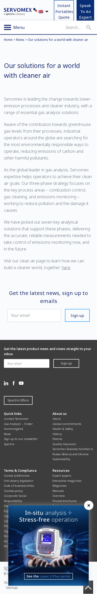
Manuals (58, 491)
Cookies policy (13, 491)
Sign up (77, 315)
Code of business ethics (19, 486)
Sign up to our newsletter (21, 439)
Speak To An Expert (85, 11)
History (57, 434)
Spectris (9, 444)
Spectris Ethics (18, 400)
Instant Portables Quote (64, 11)
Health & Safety (63, 429)
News (20, 39)
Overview (59, 496)
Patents (57, 439)
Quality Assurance (64, 444)
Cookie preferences (16, 475)
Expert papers (62, 475)
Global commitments (67, 424)
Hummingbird (13, 429)
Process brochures (65, 501)
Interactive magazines (67, 481)
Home (8, 39)
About (57, 419)
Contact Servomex (16, 419)
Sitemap (12, 587)
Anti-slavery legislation (18, 481)
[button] (89, 27)
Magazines (59, 486)
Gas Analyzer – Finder (18, 424)
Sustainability (61, 459)
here (66, 267)
